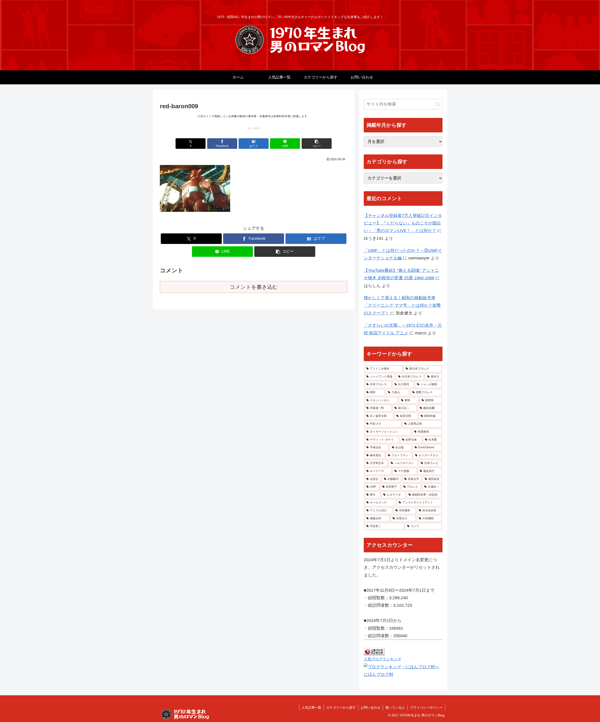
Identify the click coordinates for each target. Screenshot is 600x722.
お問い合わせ (370, 707)
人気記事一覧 (311, 707)
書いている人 (395, 707)
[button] (317, 143)
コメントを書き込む (254, 287)
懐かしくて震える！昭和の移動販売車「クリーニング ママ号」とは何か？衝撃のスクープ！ (402, 305)
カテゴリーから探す (341, 707)
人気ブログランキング (382, 659)
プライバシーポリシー (426, 707)
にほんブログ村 (378, 674)
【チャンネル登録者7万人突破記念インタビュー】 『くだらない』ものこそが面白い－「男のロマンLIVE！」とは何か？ (403, 223)
